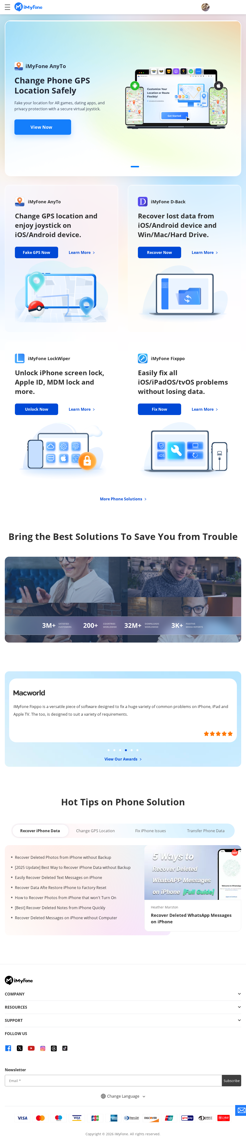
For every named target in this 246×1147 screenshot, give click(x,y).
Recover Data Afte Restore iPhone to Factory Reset (60, 887)
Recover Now (159, 252)
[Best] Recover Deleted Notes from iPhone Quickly (60, 907)
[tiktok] (65, 1048)
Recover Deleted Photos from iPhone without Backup (63, 857)
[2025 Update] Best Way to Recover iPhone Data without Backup (73, 867)
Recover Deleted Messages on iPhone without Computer (66, 917)
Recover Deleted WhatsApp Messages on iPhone (191, 918)
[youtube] (31, 1048)
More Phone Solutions (121, 499)
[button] (99, 166)
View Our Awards (121, 759)
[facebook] (8, 1048)
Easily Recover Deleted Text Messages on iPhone (58, 877)
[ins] (42, 1048)
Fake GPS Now (36, 252)
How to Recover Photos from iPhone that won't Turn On (65, 897)
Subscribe (232, 1080)
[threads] (54, 1048)
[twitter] (19, 1048)
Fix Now (159, 409)
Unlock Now (36, 409)
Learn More (80, 252)
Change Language (123, 1096)
